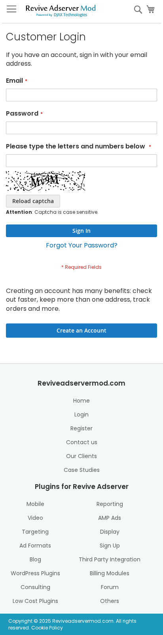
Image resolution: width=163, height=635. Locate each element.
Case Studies (82, 470)
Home (81, 401)
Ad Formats (35, 545)
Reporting (110, 504)
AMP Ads (109, 518)
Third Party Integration (109, 559)
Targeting (35, 532)
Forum (110, 587)
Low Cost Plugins (35, 601)
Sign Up (110, 545)
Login (81, 414)
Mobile (35, 504)
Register (81, 428)
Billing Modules (109, 573)
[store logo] (60, 10)
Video (35, 518)
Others (109, 601)
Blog (35, 559)
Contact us (81, 442)
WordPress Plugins (35, 573)
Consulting (35, 587)
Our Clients (81, 456)
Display (109, 532)
